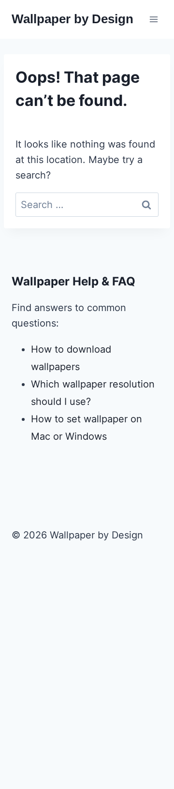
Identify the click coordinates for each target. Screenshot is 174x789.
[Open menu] (153, 19)
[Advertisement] (87, 683)
